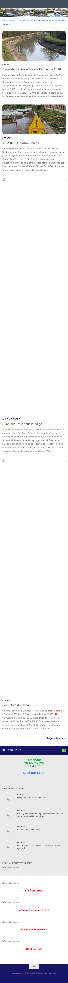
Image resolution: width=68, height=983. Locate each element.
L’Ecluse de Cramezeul (27, 829)
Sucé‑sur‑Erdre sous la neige (22, 424)
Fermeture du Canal (16, 705)
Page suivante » (56, 738)
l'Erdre (6, 138)
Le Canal (7, 64)
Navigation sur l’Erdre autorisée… (32, 797)
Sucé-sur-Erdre (11, 419)
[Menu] (64, 4)
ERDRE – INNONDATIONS (21, 142)
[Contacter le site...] (64, 750)
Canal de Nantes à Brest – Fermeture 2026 (31, 69)
